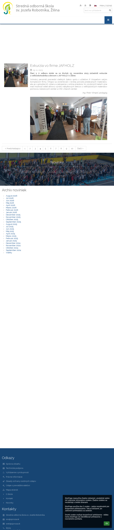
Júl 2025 (9, 226)
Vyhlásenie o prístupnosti (17, 472)
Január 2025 (11, 240)
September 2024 (13, 250)
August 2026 (11, 196)
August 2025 (11, 224)
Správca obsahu (13, 464)
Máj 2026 (10, 203)
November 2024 (13, 245)
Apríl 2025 (10, 233)
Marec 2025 (11, 236)
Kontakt (9, 498)
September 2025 (13, 222)
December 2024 (13, 243)
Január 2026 (11, 212)
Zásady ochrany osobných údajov (21, 481)
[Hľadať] (110, 10)
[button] (90, 5)
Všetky (9, 252)
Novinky (9, 502)
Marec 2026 (11, 207)
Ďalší (79, 148)
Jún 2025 (10, 229)
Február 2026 (12, 210)
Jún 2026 (10, 200)
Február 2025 (12, 238)
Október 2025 (12, 219)
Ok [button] (107, 523)
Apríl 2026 (10, 205)
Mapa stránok (12, 490)
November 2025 (13, 217)
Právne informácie (14, 477)
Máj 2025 (10, 231)
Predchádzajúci (13, 148)
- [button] (86, 5)
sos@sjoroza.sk (12, 519)
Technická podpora (14, 468)
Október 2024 (12, 248)
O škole (9, 494)
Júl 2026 (10, 198)
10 (72, 148)
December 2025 (13, 214)
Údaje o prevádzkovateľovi (18, 485)
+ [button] (81, 5)
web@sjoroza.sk (13, 523)
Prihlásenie (106, 5)
